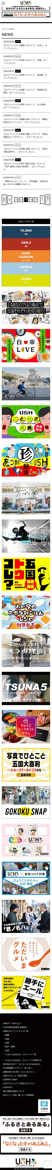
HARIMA (26, 268)
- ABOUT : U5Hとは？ (12, 1023)
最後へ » (48, 200)
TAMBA (26, 280)
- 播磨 (6, 1035)
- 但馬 (6, 1042)
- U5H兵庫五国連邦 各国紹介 (14, 1027)
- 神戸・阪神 (9, 1046)
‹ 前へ (10, 200)
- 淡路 (6, 1039)
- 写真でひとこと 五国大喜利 (14, 1075)
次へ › (42, 200)
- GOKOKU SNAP (9, 1079)
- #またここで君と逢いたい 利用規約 (18, 1095)
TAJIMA (26, 232)
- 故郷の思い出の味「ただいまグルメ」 (19, 1072)
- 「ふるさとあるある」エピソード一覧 (19, 1054)
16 (31, 200)
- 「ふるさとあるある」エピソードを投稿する (22, 1060)
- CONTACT (7, 1087)
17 (36, 200)
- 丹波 (6, 1050)
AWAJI (26, 244)
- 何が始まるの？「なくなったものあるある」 (22, 1064)
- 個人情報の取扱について (13, 1091)
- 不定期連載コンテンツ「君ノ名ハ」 (18, 1068)
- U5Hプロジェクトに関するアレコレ (18, 1083)
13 (17, 200)
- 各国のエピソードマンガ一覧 (15, 1031)
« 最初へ (4, 200)
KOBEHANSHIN (26, 256)
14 (22, 200)
